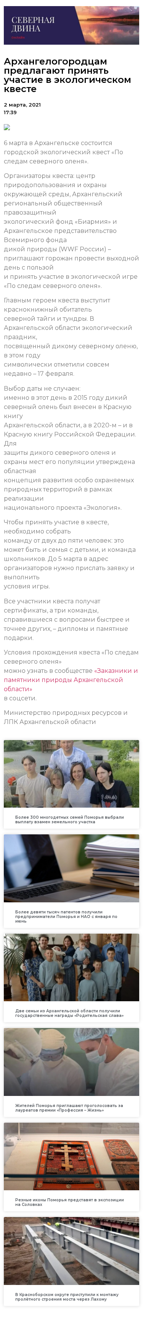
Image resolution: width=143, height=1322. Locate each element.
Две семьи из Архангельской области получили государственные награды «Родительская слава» (69, 1013)
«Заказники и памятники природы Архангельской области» (71, 680)
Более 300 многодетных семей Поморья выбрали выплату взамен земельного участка (69, 819)
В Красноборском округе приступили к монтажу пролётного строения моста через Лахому (67, 1297)
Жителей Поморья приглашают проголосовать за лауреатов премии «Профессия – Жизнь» (69, 1108)
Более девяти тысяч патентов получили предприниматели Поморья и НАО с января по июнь (66, 917)
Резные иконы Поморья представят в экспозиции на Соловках (69, 1202)
